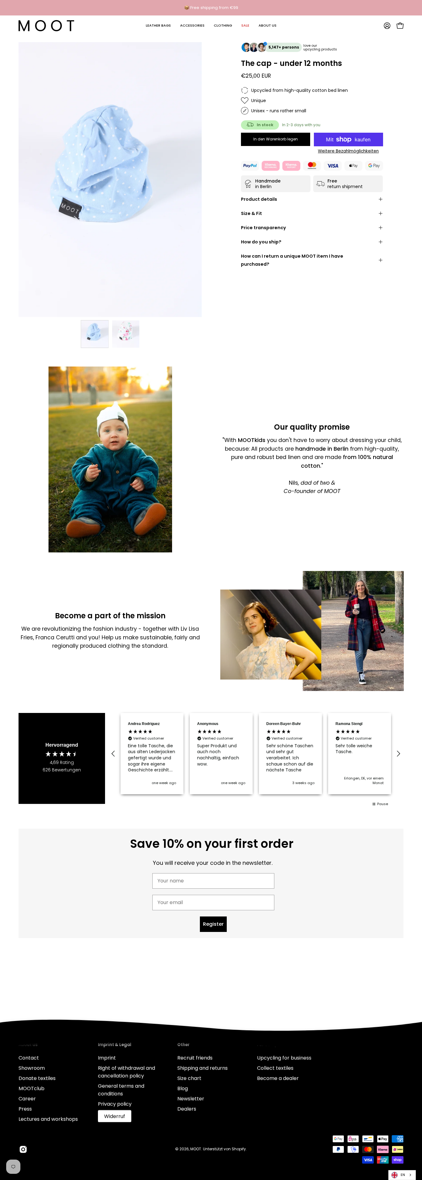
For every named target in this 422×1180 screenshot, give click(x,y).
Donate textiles (37, 1078)
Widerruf (114, 1116)
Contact (29, 1057)
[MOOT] (46, 25)
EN (403, 1174)
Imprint (107, 1057)
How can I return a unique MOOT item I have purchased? (292, 260)
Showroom (32, 1067)
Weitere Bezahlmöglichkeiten (348, 151)
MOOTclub (31, 1088)
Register (213, 924)
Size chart (189, 1078)
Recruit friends (195, 1057)
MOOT (195, 1149)
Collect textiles (275, 1067)
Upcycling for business (284, 1057)
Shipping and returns (202, 1067)
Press (25, 1108)
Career (27, 1098)
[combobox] (402, 1175)
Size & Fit (251, 213)
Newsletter (190, 1098)
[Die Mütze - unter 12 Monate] (95, 334)
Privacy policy (115, 1103)
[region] (256, 754)
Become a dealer (278, 1078)
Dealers (186, 1108)
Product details (259, 199)
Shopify (239, 1149)
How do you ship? (261, 242)
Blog (182, 1088)
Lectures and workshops (48, 1118)
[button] (158, 25)
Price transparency (263, 228)
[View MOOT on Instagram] (23, 1149)
